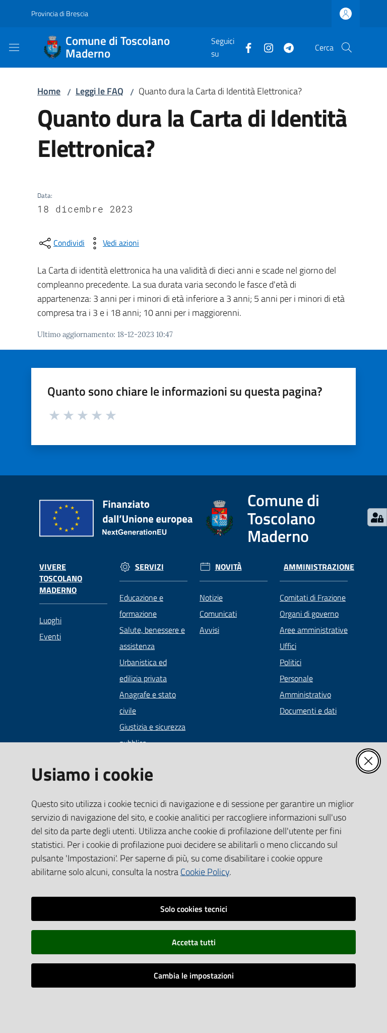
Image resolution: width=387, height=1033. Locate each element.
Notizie (211, 597)
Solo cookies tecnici (193, 909)
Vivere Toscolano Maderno (60, 578)
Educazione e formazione (141, 605)
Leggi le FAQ (99, 91)
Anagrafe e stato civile (147, 702)
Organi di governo (309, 614)
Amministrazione (319, 567)
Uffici (288, 646)
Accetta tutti (194, 942)
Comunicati (218, 614)
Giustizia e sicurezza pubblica (152, 735)
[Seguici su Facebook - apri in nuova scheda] (244, 47)
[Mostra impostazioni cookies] (377, 517)
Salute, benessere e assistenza (152, 638)
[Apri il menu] (14, 47)
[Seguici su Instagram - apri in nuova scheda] (264, 47)
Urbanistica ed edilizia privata (143, 670)
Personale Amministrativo (305, 686)
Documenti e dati (308, 710)
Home (48, 91)
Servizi (149, 567)
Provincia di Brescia (59, 13)
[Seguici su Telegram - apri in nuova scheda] (285, 47)
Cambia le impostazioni (194, 975)
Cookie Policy (204, 872)
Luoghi (50, 620)
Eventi (50, 636)
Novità (228, 567)
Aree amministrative (314, 630)
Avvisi (209, 630)
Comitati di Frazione (313, 597)
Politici (290, 662)
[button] (347, 47)
